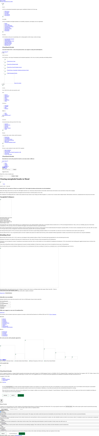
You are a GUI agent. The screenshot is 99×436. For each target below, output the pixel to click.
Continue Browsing (8, 293)
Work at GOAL (7, 124)
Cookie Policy (5, 380)
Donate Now (7, 137)
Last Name (4, 303)
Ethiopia (6, 94)
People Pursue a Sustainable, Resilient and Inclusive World (18, 70)
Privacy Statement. (53, 314)
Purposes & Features (14, 409)
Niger (6, 97)
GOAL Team (7, 24)
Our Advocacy (7, 15)
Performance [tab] (2, 428)
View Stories (4, 51)
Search (15, 169)
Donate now (2, 312)
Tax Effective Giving (8, 139)
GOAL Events (7, 151)
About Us (4, 318)
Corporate (6, 125)
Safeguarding (7, 29)
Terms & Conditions (6, 379)
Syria (5, 113)
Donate (5, 168)
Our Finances (4, 321)
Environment (7, 30)
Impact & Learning (17, 83)
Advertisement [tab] (2, 422)
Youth (6, 129)
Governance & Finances (9, 26)
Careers (6, 164)
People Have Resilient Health (12, 64)
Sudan (6, 100)
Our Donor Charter (8, 28)
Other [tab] (1, 425)
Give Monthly (7, 138)
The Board (4, 320)
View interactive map (6, 115)
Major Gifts (7, 141)
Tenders (6, 165)
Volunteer (6, 123)
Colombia (6, 106)
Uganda (6, 98)
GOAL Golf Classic (8, 154)
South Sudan (7, 99)
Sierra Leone (7, 95)
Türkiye (6, 114)
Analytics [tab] (1, 419)
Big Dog (4, 382)
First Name (4, 301)
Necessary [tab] (2, 410)
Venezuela (6, 105)
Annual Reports (7, 27)
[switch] (0, 420)
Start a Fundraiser (8, 150)
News (6, 163)
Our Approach (7, 14)
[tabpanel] (49, 414)
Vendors (21, 409)
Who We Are (7, 11)
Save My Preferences (13, 433)
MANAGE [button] (5, 395)
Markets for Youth (8, 44)
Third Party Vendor (69, 406)
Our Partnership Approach (9, 38)
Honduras (6, 108)
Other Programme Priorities (12, 73)
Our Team (4, 319)
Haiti (5, 107)
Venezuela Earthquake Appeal (10, 142)
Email (3, 305)
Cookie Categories (4, 409)
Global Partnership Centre (9, 40)
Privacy (3, 378)
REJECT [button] (13, 395)
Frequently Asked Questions (7, 327)
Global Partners (7, 39)
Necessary (3, 411)
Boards (6, 23)
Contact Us (7, 166)
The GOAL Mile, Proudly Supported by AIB (13, 152)
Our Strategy (7, 12)
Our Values (7, 13)
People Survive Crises (11, 61)
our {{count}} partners (9, 386)
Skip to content (2, 0)
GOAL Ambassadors (8, 25)
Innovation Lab (7, 45)
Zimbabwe (6, 96)
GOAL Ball (7, 153)
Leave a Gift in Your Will (9, 140)
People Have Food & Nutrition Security (14, 67)
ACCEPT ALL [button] (20, 395)
